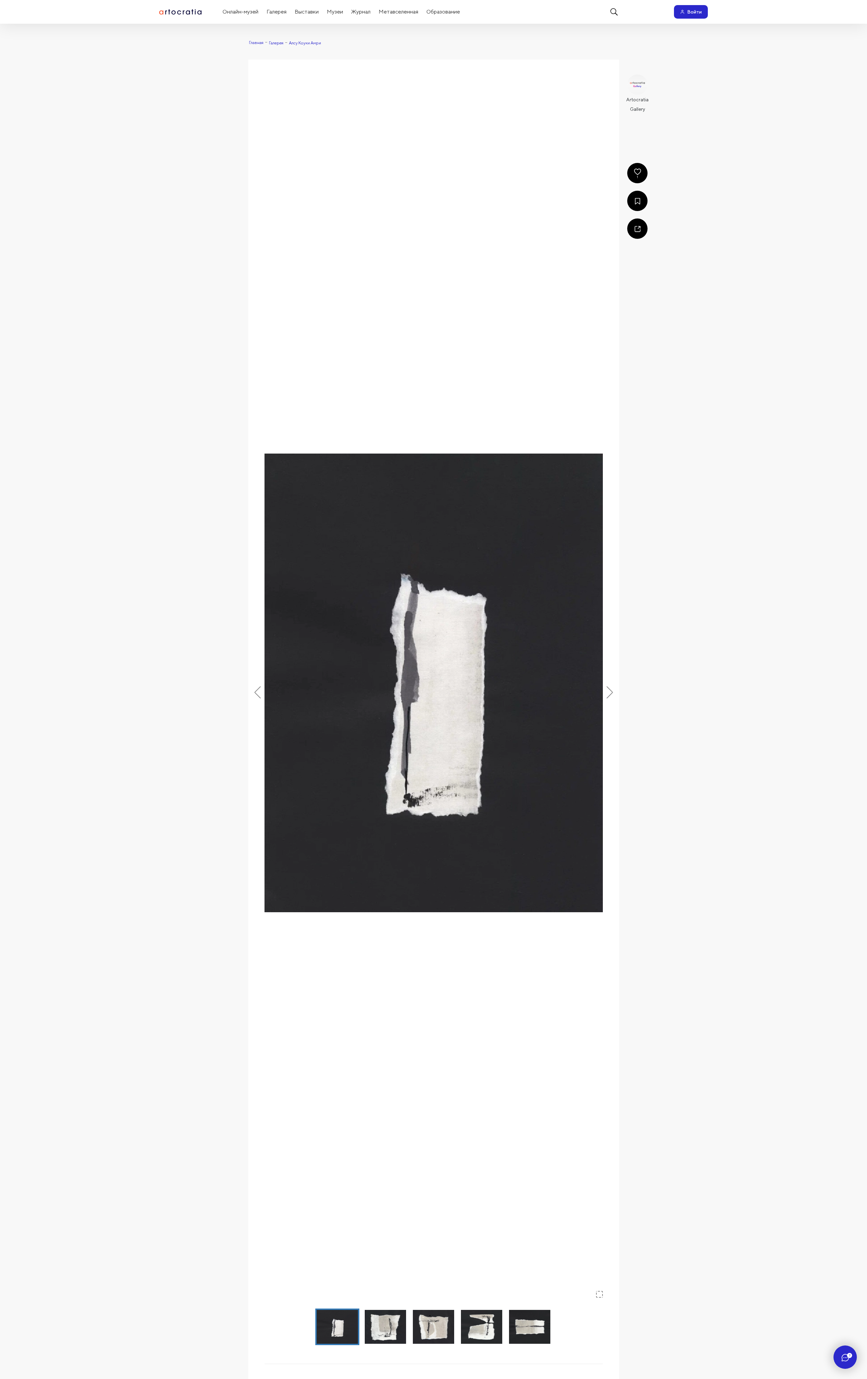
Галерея (277, 11)
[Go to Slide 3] (433, 1327)
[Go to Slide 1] (337, 1327)
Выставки (307, 11)
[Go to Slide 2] (385, 1327)
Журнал (361, 11)
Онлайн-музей (240, 11)
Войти (694, 12)
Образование (443, 11)
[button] (434, 683)
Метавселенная (398, 11)
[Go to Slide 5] (530, 1327)
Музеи (335, 11)
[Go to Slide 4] (482, 1327)
